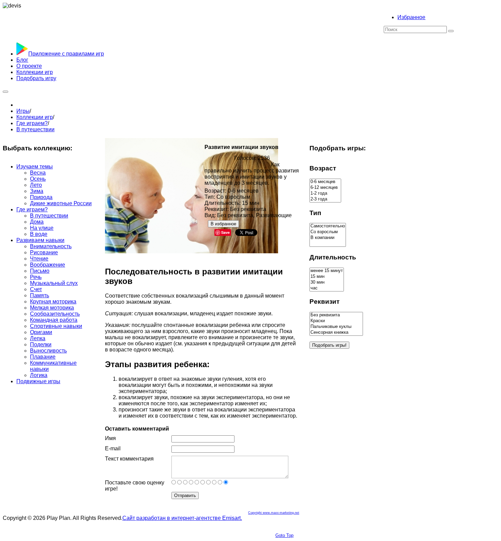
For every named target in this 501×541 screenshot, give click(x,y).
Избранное (411, 17)
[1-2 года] (325, 193)
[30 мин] (327, 282)
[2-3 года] (325, 199)
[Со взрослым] (328, 232)
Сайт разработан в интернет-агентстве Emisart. (182, 518)
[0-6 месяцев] (325, 182)
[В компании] (328, 238)
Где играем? (32, 123)
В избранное (223, 223)
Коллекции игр (34, 117)
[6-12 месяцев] (325, 188)
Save (225, 232)
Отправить (185, 495)
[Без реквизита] (336, 315)
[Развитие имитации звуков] (191, 251)
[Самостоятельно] (328, 226)
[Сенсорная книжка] (336, 332)
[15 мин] (327, 277)
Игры (23, 111)
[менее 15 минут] (327, 271)
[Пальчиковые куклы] (336, 327)
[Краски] (336, 321)
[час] (327, 288)
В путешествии (35, 129)
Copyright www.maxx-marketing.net (273, 512)
